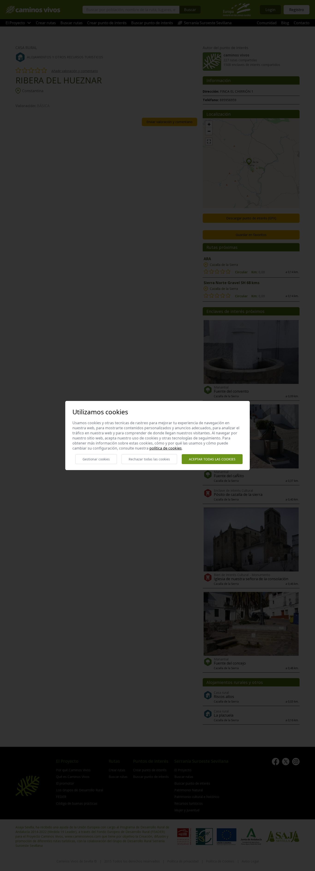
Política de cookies (165, 448)
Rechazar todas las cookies (149, 459)
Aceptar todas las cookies (212, 459)
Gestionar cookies (96, 459)
